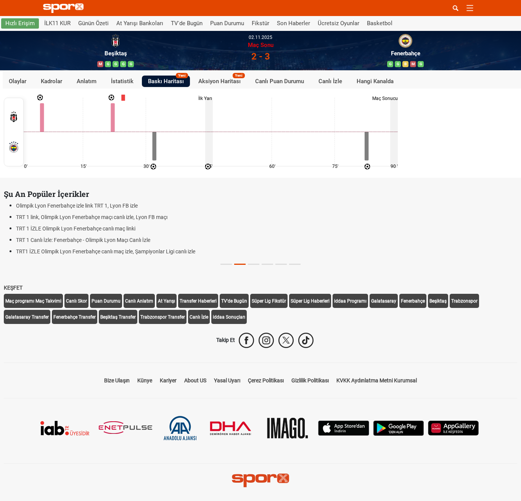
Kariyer (168, 380)
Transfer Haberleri (198, 301)
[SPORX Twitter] (286, 340)
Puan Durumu (227, 23)
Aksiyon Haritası (220, 79)
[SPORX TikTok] (305, 340)
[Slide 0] (226, 264)
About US (195, 380)
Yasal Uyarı (227, 380)
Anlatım (86, 80)
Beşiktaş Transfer (118, 317)
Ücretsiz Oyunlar (338, 23)
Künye (144, 380)
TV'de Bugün (187, 23)
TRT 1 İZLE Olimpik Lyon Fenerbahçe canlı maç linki (75, 229)
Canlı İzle (330, 80)
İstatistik (122, 80)
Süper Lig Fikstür (269, 301)
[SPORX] (260, 480)
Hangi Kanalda (375, 80)
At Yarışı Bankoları (139, 23)
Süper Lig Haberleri (310, 301)
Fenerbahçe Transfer (74, 317)
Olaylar (17, 80)
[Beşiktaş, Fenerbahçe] (14, 132)
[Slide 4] (281, 264)
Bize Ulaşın (117, 380)
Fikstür (260, 23)
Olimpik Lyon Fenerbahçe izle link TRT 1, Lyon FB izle (77, 206)
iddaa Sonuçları (229, 317)
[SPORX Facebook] (246, 340)
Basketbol (379, 23)
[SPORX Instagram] (266, 340)
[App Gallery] (453, 427)
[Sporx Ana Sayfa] (65, 8)
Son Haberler (293, 23)
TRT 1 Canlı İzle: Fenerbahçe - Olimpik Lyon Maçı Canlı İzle (83, 240)
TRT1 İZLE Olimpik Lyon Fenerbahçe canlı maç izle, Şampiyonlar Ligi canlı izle (105, 251)
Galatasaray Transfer (27, 317)
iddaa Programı (350, 301)
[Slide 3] (267, 264)
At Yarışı (166, 301)
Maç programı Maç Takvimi (33, 301)
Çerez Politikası (266, 380)
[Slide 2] (253, 264)
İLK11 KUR (57, 23)
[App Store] (343, 427)
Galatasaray (383, 301)
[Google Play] (398, 427)
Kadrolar (51, 80)
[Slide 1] (240, 264)
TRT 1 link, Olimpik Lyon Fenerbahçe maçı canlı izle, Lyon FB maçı (91, 217)
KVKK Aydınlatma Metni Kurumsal (376, 380)
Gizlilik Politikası (310, 380)
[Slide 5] (295, 264)
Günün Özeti (93, 23)
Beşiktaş (438, 301)
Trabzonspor (464, 301)
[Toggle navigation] (470, 8)
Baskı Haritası (167, 79)
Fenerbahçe (413, 301)
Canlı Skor (76, 301)
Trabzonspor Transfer (162, 317)
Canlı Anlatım (139, 301)
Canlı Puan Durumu (279, 80)
